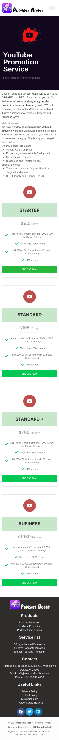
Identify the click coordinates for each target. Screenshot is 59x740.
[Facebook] (21, 712)
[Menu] (52, 8)
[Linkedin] (38, 712)
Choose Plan (29, 269)
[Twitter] (30, 712)
